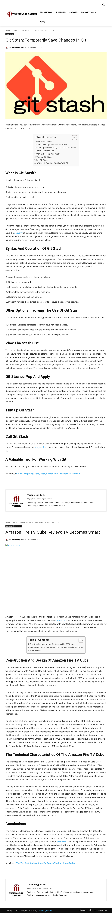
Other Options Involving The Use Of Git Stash (56, 147)
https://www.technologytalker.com (39, 499)
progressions (41, 447)
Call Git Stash (42, 160)
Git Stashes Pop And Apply (48, 154)
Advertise (92, 910)
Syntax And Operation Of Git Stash (51, 144)
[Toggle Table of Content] (73, 137)
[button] (103, 4)
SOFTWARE (16, 30)
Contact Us (102, 910)
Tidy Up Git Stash (44, 157)
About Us (82, 910)
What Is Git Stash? (44, 141)
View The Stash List (45, 151)
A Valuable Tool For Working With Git (52, 163)
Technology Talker (18, 47)
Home (7, 30)
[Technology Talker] (7, 47)
